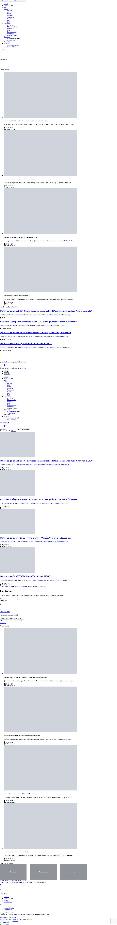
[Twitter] (0, 55)
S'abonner (3, 623)
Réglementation (11, 32)
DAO (9, 18)
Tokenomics (10, 17)
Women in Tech (11, 27)
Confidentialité (8, 909)
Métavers (10, 15)
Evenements (10, 33)
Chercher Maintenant (23, 429)
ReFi (8, 22)
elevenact (15, 921)
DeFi (8, 20)
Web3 (9, 14)
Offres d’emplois (12, 35)
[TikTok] (0, 360)
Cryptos (9, 10)
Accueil (6, 4)
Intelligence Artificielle (13, 38)
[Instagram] (0, 53)
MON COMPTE (5, 612)
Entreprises (10, 28)
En (8, 373)
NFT (8, 12)
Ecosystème (7, 23)
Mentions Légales (9, 908)
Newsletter (7, 42)
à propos (6, 897)
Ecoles (9, 30)
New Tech (7, 37)
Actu (5, 7)
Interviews (10, 25)
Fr (7, 371)
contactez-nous (8, 902)
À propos (6, 43)
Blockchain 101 (8, 5)
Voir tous (13, 431)
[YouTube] (0, 56)
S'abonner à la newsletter (7, 917)
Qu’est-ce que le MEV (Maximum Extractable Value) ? (30, 586)
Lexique (6, 900)
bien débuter (3, 423)
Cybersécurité (11, 40)
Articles (6, 9)
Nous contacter (11, 46)
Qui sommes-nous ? (13, 45)
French (7, 922)
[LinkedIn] (0, 58)
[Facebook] (0, 51)
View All (14, 307)
